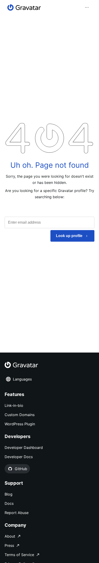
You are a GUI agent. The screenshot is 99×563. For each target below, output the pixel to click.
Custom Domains (20, 414)
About (10, 536)
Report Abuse (17, 512)
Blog (8, 494)
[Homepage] (24, 7)
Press (9, 545)
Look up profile (69, 236)
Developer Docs (19, 456)
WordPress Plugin (20, 424)
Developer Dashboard (24, 447)
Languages (22, 379)
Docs (9, 503)
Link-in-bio (14, 405)
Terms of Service (19, 554)
